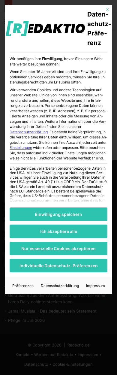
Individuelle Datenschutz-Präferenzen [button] (59, 265)
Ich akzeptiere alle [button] (58, 231)
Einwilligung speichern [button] (58, 214)
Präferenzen (23, 285)
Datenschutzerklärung (29, 132)
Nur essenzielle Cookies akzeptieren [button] (58, 248)
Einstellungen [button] (21, 147)
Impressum (95, 285)
